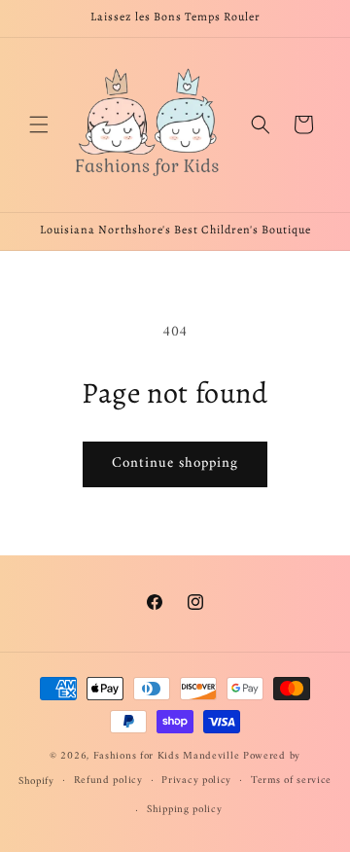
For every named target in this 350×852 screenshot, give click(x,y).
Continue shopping (175, 463)
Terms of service (291, 780)
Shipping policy (185, 809)
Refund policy (108, 780)
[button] (39, 124)
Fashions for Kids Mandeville (166, 756)
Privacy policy (196, 780)
